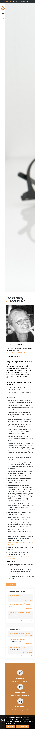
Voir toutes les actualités (24, 621)
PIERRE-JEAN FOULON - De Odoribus (21, 1)
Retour (12, 584)
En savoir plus (22, 726)
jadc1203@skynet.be (18, 352)
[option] (23, 1)
